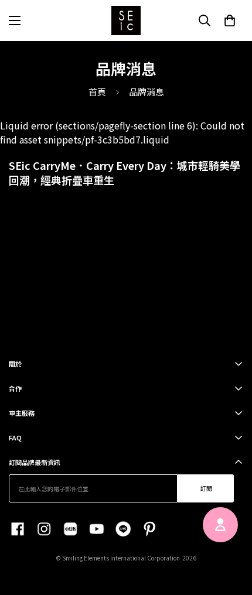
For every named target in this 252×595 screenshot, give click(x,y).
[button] (229, 20)
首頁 (97, 92)
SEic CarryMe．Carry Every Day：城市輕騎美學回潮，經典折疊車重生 (124, 172)
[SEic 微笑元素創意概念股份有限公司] (126, 20)
